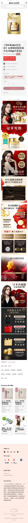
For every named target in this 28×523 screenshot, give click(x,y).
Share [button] (6, 92)
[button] (2, 2)
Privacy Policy (15, 518)
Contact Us (6, 473)
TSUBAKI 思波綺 (11, 362)
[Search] (24, 6)
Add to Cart (14, 88)
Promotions (6, 73)
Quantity (5, 81)
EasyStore (14, 515)
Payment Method (8, 475)
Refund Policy (8, 518)
